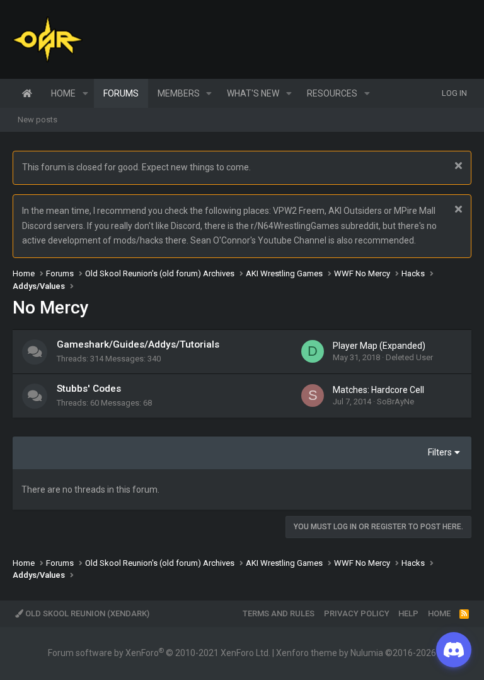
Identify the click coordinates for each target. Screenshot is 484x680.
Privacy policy (356, 613)
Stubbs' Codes (89, 388)
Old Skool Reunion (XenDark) (86, 613)
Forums (121, 93)
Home (27, 93)
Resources (332, 93)
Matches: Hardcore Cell (378, 390)
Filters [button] (440, 452)
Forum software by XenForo (159, 653)
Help (408, 613)
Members (179, 93)
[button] (85, 93)
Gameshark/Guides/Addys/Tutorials (138, 344)
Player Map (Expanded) (379, 346)
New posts (37, 119)
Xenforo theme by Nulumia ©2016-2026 (356, 653)
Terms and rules (278, 613)
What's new (253, 93)
